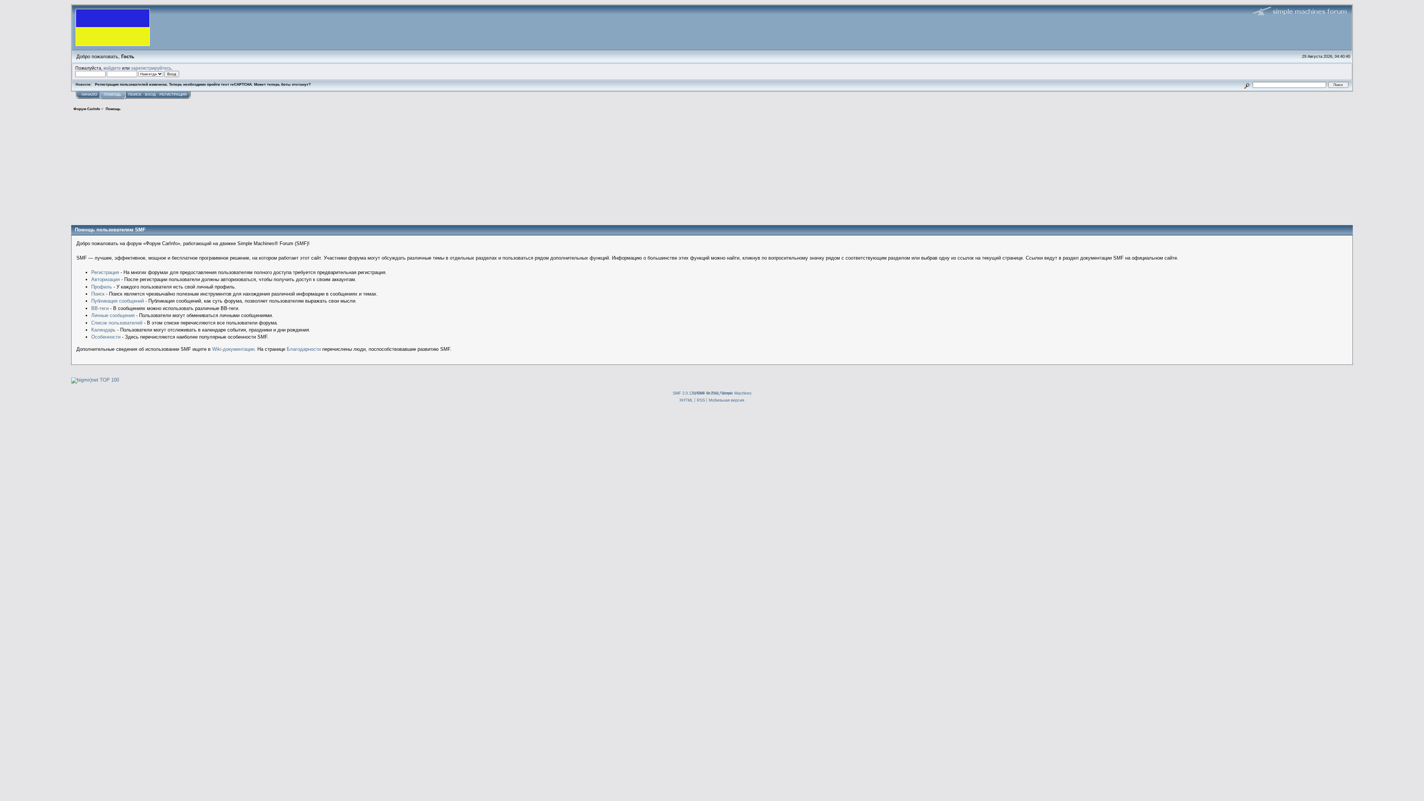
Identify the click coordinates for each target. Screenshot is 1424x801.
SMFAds (698, 393)
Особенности (106, 337)
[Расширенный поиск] (1247, 85)
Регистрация (105, 272)
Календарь (103, 330)
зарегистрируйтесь (151, 68)
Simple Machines (736, 393)
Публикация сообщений (117, 301)
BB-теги (100, 308)
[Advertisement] (712, 169)
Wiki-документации (233, 349)
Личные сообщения (113, 315)
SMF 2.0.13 (683, 393)
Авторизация (105, 279)
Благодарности (304, 349)
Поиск (98, 294)
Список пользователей (116, 323)
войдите (112, 68)
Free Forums (722, 393)
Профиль (101, 287)
